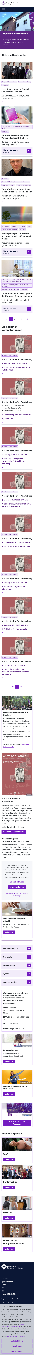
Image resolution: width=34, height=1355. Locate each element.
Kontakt (5, 1278)
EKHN (4, 1288)
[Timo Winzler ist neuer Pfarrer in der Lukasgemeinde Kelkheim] (17, 202)
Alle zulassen (17, 1341)
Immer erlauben (17, 887)
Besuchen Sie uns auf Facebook (17, 1123)
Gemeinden (8, 957)
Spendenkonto (7, 1282)
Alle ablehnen (17, 1351)
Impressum (5, 1299)
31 (22, 319)
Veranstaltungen (10, 948)
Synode (6, 974)
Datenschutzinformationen (16, 1336)
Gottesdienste (9, 965)
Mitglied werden (10, 982)
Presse (4, 1285)
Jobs (3, 1275)
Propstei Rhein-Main (9, 1294)
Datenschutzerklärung (13, 893)
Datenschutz (16, 1299)
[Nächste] (27, 319)
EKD (3, 1291)
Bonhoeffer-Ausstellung (13, 832)
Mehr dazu (9, 932)
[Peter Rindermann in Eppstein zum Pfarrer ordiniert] (17, 102)
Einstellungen (17, 1346)
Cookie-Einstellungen (10, 1303)
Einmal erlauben (17, 882)
